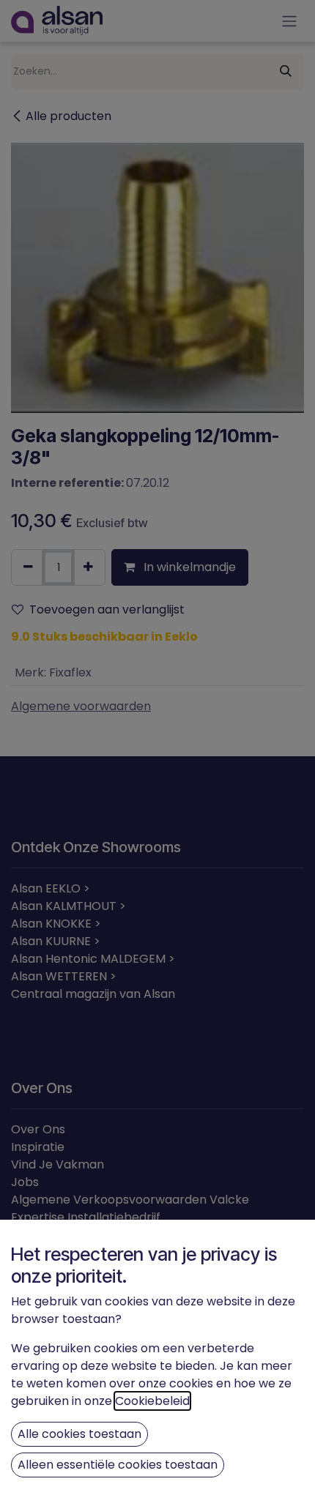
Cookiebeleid (152, 1401)
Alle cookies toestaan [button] (79, 1433)
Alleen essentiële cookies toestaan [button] (118, 1464)
